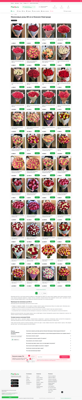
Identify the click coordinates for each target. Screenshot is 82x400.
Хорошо (10, 397)
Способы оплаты (39, 379)
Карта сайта (50, 390)
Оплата (12, 3)
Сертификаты (28, 382)
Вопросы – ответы (39, 382)
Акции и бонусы (39, 377)
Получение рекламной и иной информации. (48, 360)
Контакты (28, 383)
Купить (22, 42)
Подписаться (65, 356)
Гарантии (28, 377)
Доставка (17, 3)
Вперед (44, 293)
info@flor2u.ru (16, 339)
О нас (21, 3)
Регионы (49, 392)
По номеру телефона (52, 389)
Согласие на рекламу (52, 379)
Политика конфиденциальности (66, 398)
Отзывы (26, 3)
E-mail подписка (51, 386)
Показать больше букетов (41, 289)
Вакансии (28, 380)
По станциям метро (52, 387)
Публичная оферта (51, 377)
